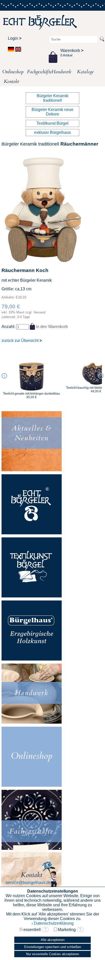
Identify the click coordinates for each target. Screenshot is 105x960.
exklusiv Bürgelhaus (52, 132)
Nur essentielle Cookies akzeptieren (52, 954)
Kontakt (11, 81)
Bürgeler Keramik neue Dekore (52, 111)
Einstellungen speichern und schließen (52, 947)
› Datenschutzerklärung (53, 923)
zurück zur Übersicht (22, 340)
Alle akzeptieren (52, 940)
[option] (28, 378)
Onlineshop (12, 71)
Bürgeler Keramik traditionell (52, 98)
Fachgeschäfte (37, 71)
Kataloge (85, 71)
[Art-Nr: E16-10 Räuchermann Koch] (43, 261)
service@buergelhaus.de (28, 882)
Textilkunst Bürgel (52, 123)
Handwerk (61, 71)
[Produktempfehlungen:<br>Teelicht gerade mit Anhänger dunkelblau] (28, 377)
